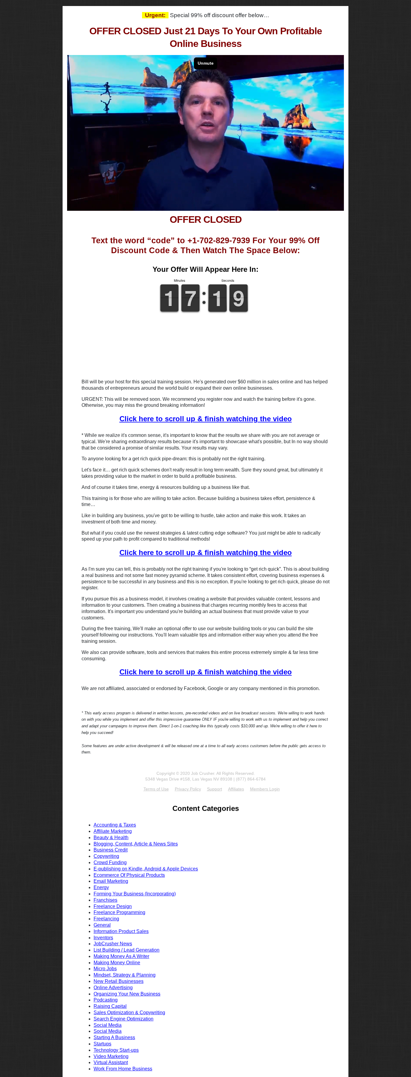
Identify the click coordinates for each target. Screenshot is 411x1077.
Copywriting (106, 856)
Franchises (105, 900)
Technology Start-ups (116, 1050)
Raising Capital (110, 1006)
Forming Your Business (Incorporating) (135, 893)
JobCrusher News (113, 943)
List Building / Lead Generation (126, 950)
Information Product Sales (121, 931)
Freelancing (106, 918)
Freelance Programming (119, 912)
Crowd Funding (110, 862)
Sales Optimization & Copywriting (129, 1012)
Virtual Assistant (111, 1062)
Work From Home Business (123, 1068)
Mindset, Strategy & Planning (125, 974)
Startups (102, 1043)
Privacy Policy (188, 789)
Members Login (265, 789)
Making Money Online (117, 962)
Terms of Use (156, 789)
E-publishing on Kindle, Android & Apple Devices (146, 868)
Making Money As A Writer (121, 956)
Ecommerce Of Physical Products (129, 875)
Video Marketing (111, 1056)
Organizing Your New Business (127, 993)
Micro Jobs (105, 968)
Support (214, 789)
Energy (101, 887)
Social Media (108, 1025)
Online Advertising (113, 987)
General (102, 925)
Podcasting (106, 999)
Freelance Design (113, 906)
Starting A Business (114, 1037)
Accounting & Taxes (115, 824)
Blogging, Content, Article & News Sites (136, 843)
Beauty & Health (111, 837)
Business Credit (111, 849)
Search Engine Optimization (123, 1018)
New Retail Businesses (119, 981)
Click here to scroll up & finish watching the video (205, 419)
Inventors (103, 937)
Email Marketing (111, 881)
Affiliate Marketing (113, 831)
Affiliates (236, 789)
